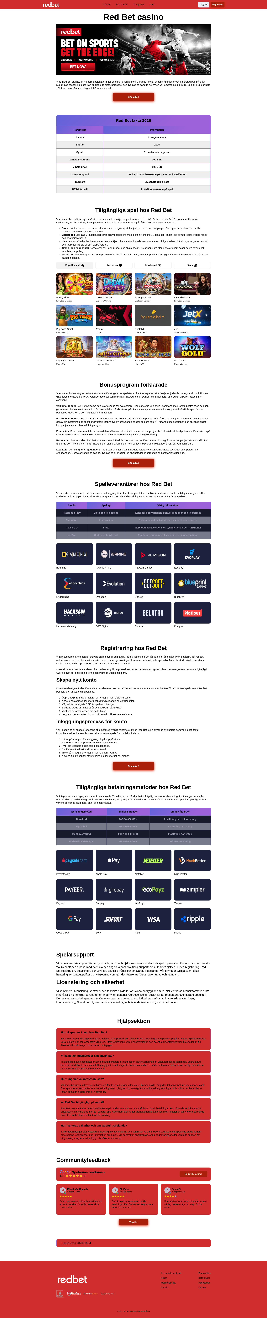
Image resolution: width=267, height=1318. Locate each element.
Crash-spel (151, 265)
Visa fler (133, 1222)
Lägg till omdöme (193, 1174)
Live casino (112, 265)
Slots (190, 265)
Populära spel (72, 265)
